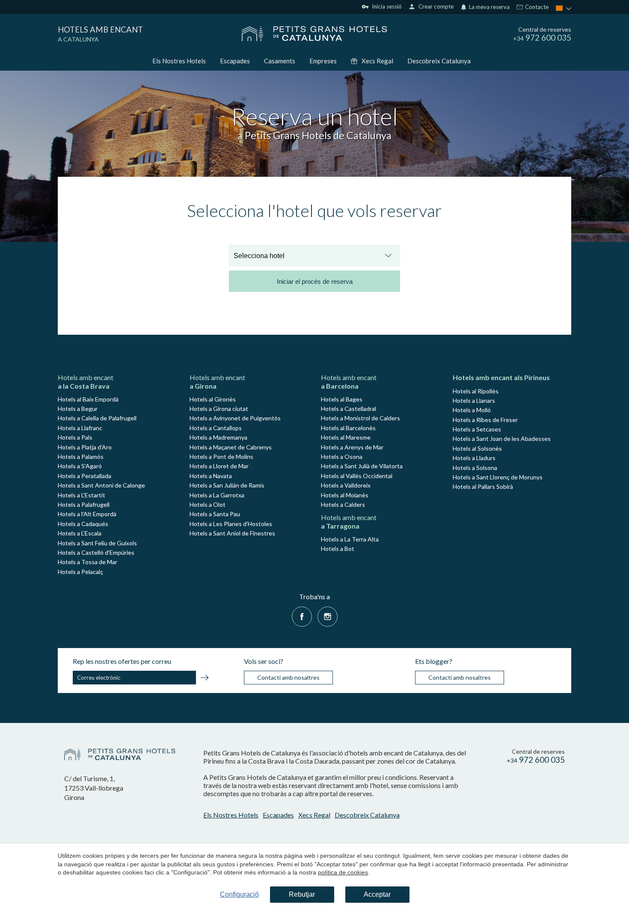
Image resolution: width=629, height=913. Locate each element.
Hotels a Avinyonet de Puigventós (235, 418)
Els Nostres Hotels (179, 61)
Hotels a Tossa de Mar (87, 561)
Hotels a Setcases (477, 429)
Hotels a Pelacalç (80, 571)
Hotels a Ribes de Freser (485, 419)
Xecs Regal (377, 61)
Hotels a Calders (343, 504)
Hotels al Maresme (346, 437)
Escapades (235, 61)
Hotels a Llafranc (80, 427)
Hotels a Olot (207, 504)
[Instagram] (327, 616)
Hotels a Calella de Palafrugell (97, 418)
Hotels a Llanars (474, 400)
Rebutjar (302, 894)
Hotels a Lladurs (474, 457)
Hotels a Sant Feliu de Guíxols (97, 543)
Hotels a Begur (78, 408)
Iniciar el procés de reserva (315, 281)
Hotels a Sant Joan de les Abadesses (502, 438)
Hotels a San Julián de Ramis (227, 485)
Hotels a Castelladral (348, 408)
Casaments (279, 61)
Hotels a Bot (337, 548)
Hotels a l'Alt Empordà (87, 513)
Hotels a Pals (75, 437)
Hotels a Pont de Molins (221, 456)
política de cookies (343, 872)
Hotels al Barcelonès (348, 427)
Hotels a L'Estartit (81, 495)
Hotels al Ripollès (475, 391)
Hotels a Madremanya (218, 437)
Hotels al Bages (341, 399)
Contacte (536, 7)
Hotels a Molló (472, 409)
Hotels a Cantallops (216, 427)
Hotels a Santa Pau (215, 513)
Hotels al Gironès (213, 399)
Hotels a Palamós (81, 456)
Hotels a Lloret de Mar (219, 466)
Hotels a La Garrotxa (217, 495)
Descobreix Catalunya (439, 61)
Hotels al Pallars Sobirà (483, 486)
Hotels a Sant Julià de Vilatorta (362, 466)
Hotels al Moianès (344, 495)
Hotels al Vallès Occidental (356, 475)
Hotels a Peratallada (84, 475)
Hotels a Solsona (475, 467)
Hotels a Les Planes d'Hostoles (231, 523)
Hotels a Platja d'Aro (85, 447)
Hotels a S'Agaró (80, 466)
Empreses (323, 61)
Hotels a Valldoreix (346, 485)
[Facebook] (302, 616)
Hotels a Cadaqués (83, 523)
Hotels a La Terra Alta (350, 539)
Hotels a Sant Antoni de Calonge (101, 485)
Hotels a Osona (341, 456)
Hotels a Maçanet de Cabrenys (231, 447)
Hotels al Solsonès (477, 448)
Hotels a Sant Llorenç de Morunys (498, 477)
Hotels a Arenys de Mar (352, 447)
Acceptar (377, 894)
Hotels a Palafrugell (84, 504)
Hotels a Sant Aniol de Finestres (232, 533)
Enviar (204, 679)
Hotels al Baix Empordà (88, 399)
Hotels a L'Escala (79, 533)
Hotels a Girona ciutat (219, 408)
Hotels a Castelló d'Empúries (96, 552)
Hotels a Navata (211, 475)
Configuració (239, 894)
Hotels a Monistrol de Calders (360, 418)
